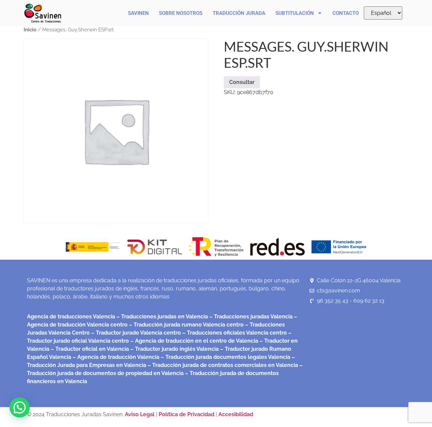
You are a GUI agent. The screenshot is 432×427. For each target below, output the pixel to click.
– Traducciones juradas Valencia (250, 316)
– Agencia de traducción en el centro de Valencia (193, 341)
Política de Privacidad (186, 414)
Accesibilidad (235, 414)
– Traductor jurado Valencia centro (135, 333)
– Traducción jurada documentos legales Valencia (224, 357)
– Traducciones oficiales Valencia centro (234, 333)
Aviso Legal (140, 414)
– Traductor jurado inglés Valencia (174, 349)
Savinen (138, 13)
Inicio (30, 29)
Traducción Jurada (239, 13)
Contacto (345, 13)
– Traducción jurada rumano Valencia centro (186, 324)
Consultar (241, 82)
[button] (19, 407)
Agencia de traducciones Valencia (71, 316)
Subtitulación (294, 13)
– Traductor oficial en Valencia (89, 349)
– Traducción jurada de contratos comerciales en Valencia (222, 365)
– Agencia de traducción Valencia (115, 357)
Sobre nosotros (180, 13)
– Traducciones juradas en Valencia (161, 316)
